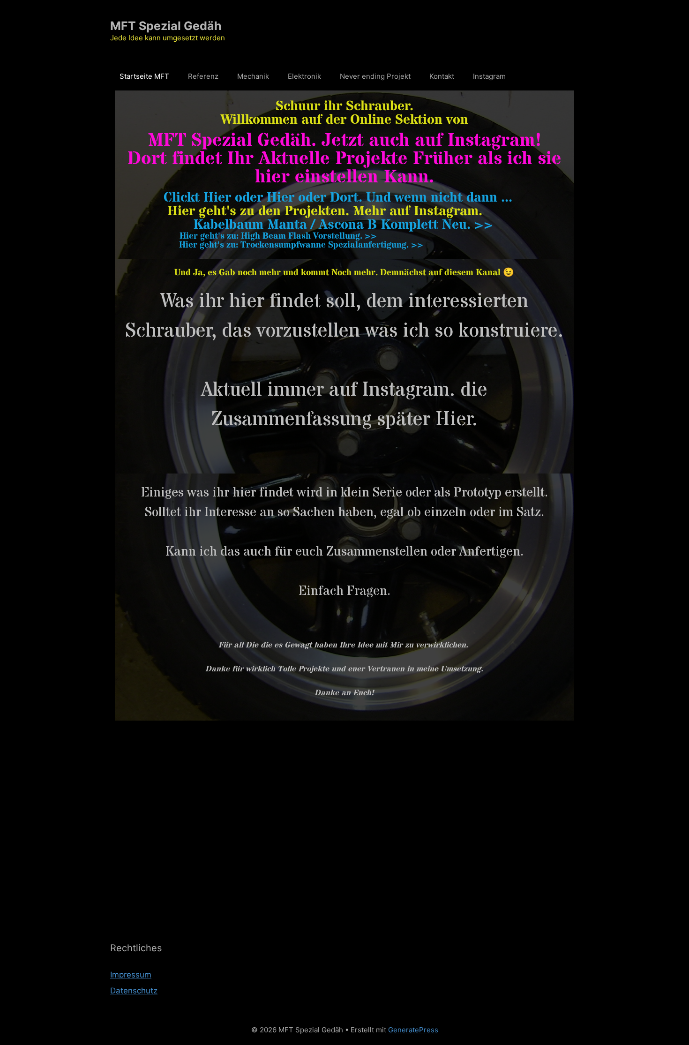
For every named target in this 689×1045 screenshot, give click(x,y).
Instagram (489, 76)
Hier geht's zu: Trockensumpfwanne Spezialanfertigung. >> (301, 245)
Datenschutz (133, 990)
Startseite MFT (144, 76)
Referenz (203, 76)
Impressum (130, 974)
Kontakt (441, 76)
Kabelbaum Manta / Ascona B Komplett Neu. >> (343, 225)
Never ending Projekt (375, 76)
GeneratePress (413, 1029)
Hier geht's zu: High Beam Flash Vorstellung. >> (278, 236)
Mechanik (253, 76)
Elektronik (304, 76)
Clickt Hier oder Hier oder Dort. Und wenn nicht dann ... (338, 197)
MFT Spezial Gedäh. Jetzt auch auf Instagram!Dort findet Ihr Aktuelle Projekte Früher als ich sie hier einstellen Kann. (344, 159)
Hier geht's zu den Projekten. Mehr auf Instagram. (324, 211)
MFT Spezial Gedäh (166, 26)
